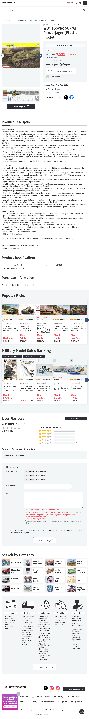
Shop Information (35, 710)
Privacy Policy (20, 710)
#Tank (4, 114)
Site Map (71, 710)
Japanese (16, 248)
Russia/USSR (16, 264)
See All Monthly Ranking (33, 356)
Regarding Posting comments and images (31, 424)
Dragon (58, 89)
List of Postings (75, 418)
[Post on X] (66, 97)
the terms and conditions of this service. (33, 530)
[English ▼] (68, 2)
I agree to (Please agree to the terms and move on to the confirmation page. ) (45, 531)
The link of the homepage (54, 710)
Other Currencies (51, 58)
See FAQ (43, 666)
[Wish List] (72, 3)
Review (9, 493)
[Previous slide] (2, 320)
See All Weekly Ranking (11, 356)
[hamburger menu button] (85, 3)
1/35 (57, 92)
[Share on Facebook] (71, 97)
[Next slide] (40, 55)
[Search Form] (80, 3)
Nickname (10, 485)
